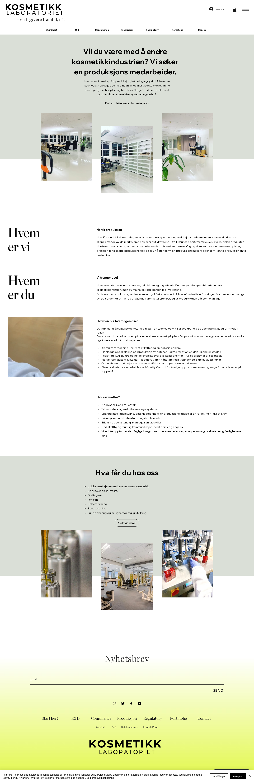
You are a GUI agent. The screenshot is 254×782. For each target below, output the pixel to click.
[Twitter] (123, 703)
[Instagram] (114, 703)
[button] (235, 9)
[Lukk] (250, 776)
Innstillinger (219, 776)
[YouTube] (139, 703)
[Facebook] (131, 703)
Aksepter (238, 776)
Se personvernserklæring (100, 777)
